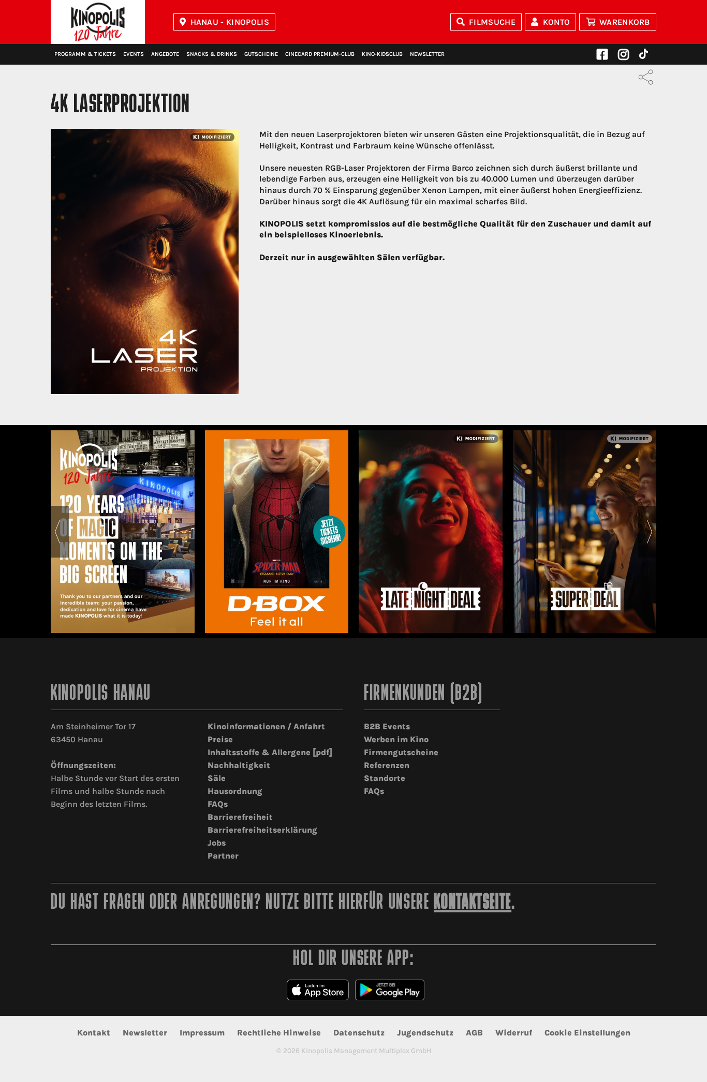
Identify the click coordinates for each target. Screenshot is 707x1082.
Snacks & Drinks (211, 54)
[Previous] (57, 532)
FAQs (218, 804)
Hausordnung (235, 791)
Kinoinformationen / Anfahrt (266, 726)
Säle (217, 778)
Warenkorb (624, 22)
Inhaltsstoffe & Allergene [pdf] (270, 752)
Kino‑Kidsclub (382, 54)
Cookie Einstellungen (587, 1033)
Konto (556, 22)
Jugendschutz (425, 1033)
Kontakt (93, 1033)
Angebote (165, 54)
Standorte (384, 778)
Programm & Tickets (85, 54)
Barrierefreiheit (240, 817)
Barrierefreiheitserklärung (262, 830)
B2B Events (387, 726)
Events (133, 54)
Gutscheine (261, 54)
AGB (474, 1033)
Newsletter (427, 54)
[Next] (649, 532)
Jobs (217, 843)
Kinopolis (98, 22)
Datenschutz (359, 1033)
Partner (223, 856)
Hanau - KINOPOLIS (229, 22)
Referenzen (386, 765)
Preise (220, 739)
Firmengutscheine (401, 752)
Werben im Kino (396, 739)
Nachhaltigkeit (239, 765)
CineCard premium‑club (320, 54)
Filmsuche (492, 22)
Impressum (202, 1033)
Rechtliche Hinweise (279, 1033)
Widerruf (513, 1033)
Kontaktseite (472, 903)
